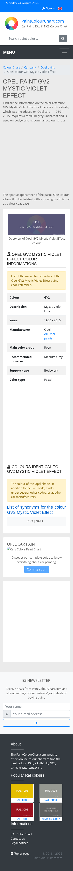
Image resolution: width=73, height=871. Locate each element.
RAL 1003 (22, 800)
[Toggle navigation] (64, 52)
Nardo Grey (51, 819)
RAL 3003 (22, 819)
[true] (63, 38)
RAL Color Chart (21, 834)
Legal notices (19, 843)
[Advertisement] (36, 157)
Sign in (50, 8)
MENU (9, 52)
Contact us (18, 838)
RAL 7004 (50, 800)
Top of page (21, 853)
